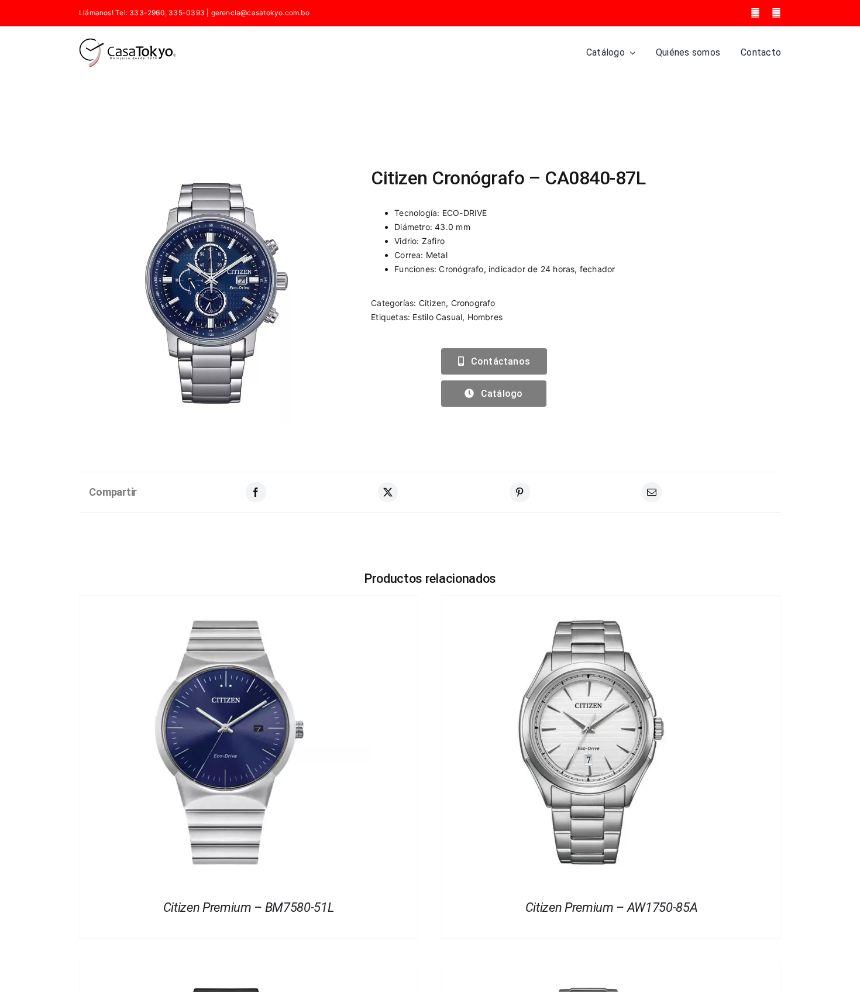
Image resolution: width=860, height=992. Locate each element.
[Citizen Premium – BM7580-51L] (226, 602)
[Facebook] (256, 492)
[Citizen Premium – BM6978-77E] (588, 970)
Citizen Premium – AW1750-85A (611, 907)
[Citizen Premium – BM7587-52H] (226, 970)
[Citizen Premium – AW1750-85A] (588, 602)
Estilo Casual (437, 317)
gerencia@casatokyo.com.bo (260, 12)
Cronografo (473, 303)
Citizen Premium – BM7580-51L (249, 907)
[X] (388, 492)
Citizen (432, 303)
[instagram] (776, 13)
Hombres (485, 317)
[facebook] (755, 13)
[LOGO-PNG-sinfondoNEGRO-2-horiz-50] (127, 42)
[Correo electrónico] (652, 492)
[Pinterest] (519, 492)
